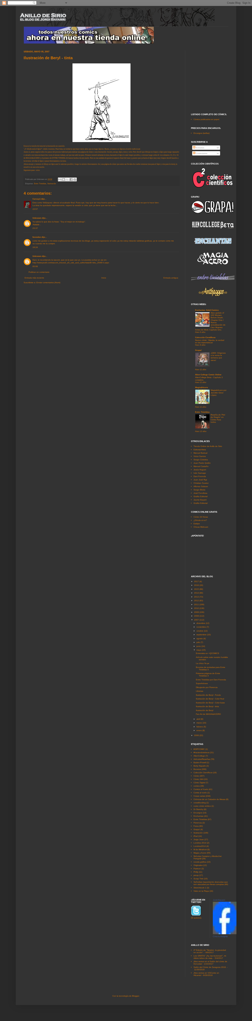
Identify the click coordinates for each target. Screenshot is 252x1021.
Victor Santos (200, 456)
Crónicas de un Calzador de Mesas (209, 799)
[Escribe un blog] (64, 179)
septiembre (201, 635)
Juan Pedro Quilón (202, 463)
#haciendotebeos (201, 752)
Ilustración (51, 184)
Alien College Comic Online (208, 375)
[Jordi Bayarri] (224, 933)
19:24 (35, 247)
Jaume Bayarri (200, 500)
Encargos (198, 813)
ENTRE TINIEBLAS (60, 158)
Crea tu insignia (220, 936)
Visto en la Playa (201, 891)
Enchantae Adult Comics (207, 310)
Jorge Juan (199, 839)
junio (198, 646)
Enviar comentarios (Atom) (48, 282)
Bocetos (197, 769)
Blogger (135, 996)
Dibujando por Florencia (207, 687)
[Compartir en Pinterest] (75, 179)
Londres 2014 (200, 843)
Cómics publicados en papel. (207, 119)
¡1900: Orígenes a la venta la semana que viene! (218, 356)
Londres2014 (200, 846)
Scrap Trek (198, 879)
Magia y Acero (200, 853)
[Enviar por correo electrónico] (60, 179)
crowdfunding (200, 803)
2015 (196, 589)
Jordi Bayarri (219, 900)
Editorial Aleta (200, 450)
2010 (196, 608)
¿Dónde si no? (200, 520)
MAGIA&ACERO (33, 158)
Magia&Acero (201, 387)
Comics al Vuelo (201, 789)
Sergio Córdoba (201, 460)
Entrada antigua (170, 278)
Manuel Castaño (201, 466)
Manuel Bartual (200, 453)
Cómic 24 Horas (201, 517)
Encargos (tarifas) (201, 133)
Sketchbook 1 (200, 888)
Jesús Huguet (200, 470)
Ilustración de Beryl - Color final (210, 699)
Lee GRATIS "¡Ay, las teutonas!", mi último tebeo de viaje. (210, 957)
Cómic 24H (198, 779)
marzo (199, 723)
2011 (196, 604)
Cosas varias (199, 796)
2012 (196, 600)
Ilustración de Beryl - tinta (207, 706)
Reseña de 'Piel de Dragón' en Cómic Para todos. (218, 418)
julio (198, 642)
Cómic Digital (199, 782)
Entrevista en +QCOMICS (207, 653)
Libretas (199, 691)
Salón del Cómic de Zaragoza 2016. (210, 967)
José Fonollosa (200, 493)
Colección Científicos (205, 337)
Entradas (199, 148)
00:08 (35, 266)
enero (199, 730)
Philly (196, 872)
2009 (196, 612)
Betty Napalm (200, 766)
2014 (196, 593)
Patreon (197, 868)
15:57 (35, 209)
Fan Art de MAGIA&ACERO (208, 714)
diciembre (201, 623)
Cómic (196, 776)
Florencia (198, 823)
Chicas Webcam (201, 527)
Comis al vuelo (200, 793)
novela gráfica (200, 862)
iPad (196, 836)
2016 (196, 585)
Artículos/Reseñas (202, 759)
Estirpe (197, 524)
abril (198, 719)
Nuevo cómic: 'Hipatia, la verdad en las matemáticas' (209, 341)
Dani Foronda (200, 476)
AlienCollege (199, 756)
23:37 (35, 228)
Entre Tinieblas (40, 184)
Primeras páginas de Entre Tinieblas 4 (208, 674)
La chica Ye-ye (202, 663)
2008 (196, 616)
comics (197, 786)
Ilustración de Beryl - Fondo (208, 695)
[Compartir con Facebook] (71, 179)
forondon (36, 237)
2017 (196, 581)
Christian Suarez (201, 483)
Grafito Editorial (201, 496)
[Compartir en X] (67, 179)
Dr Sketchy (198, 809)
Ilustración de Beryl (204, 710)
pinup (196, 875)
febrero (200, 727)
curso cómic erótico (202, 806)
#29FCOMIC (199, 749)
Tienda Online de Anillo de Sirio (208, 446)
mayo (199, 650)
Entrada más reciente (34, 278)
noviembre (201, 627)
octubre (200, 631)
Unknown (36, 218)
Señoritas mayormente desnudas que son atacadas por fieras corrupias (211, 883)
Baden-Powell (200, 762)
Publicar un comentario (39, 272)
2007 (196, 620)
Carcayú (36, 199)
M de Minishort (200, 849)
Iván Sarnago (200, 473)
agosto (199, 638)
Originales (198, 865)
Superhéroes (202, 683)
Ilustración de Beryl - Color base (210, 703)
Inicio (103, 278)
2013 (196, 597)
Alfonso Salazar (201, 486)
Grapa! (198, 350)
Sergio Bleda (199, 490)
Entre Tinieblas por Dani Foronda (211, 680)
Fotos (196, 826)
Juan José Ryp (200, 480)
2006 (196, 735)
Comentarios (201, 153)
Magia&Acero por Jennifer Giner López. (218, 392)
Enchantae (199, 816)
